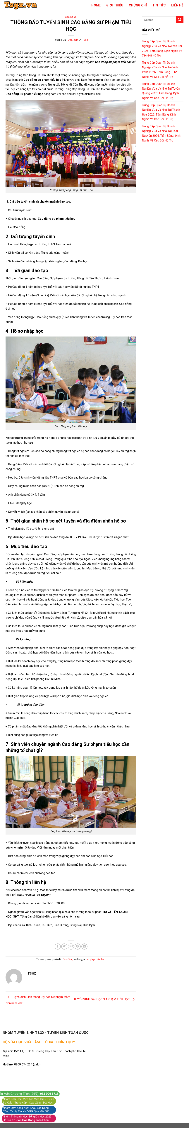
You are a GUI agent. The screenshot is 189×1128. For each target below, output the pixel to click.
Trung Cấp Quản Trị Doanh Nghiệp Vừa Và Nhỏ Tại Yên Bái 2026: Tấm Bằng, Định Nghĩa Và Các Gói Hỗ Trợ (162, 48)
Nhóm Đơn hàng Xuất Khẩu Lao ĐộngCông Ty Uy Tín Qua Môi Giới (26, 1109)
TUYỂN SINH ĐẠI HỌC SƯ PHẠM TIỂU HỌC (102, 999)
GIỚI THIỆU (114, 5)
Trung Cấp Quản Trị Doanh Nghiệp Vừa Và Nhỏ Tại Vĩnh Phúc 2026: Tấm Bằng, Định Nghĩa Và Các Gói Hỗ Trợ (160, 70)
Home (96, 5)
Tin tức (159, 5)
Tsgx (85, 40)
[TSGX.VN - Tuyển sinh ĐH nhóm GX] (21, 5)
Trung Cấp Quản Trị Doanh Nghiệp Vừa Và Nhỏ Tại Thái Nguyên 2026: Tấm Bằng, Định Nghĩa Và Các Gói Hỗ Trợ (161, 133)
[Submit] (179, 19)
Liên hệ (177, 5)
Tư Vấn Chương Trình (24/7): (29, 1093)
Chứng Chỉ (138, 5)
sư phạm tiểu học (96, 959)
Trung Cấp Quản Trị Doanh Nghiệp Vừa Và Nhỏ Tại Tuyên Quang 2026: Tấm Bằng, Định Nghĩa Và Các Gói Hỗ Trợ (161, 91)
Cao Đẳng (70, 17)
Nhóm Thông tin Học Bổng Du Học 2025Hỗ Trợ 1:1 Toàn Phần (27, 1118)
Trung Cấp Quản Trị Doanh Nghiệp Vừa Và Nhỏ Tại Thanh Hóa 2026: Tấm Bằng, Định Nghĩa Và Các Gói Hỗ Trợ (161, 112)
